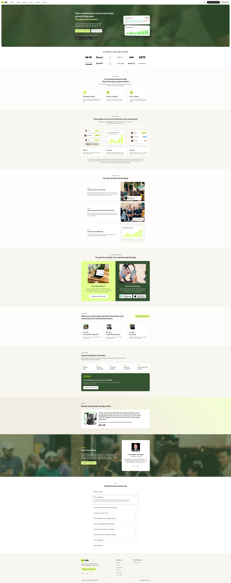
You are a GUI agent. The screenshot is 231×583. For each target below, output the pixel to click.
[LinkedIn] (137, 466)
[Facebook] (91, 573)
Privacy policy (136, 562)
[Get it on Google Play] (87, 38)
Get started (44, 2)
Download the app (225, 2)
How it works (24, 2)
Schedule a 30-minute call (213, 2)
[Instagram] (86, 573)
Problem (12, 2)
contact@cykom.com (145, 580)
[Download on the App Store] (79, 38)
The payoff (37, 2)
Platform (31, 2)
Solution (18, 2)
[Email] (133, 466)
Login (204, 2)
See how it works (96, 30)
